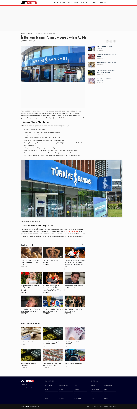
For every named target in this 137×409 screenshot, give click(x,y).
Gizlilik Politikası (48, 385)
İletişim (46, 389)
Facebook (24, 388)
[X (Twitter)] (110, 41)
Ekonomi (62, 2)
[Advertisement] (68, 18)
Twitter (31, 388)
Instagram (38, 388)
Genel (46, 398)
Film (60, 394)
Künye (75, 385)
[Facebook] (107, 41)
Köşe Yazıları (77, 398)
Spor (82, 2)
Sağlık (95, 2)
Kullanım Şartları (63, 385)
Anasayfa (23, 33)
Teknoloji (102, 2)
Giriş (88, 406)
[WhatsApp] (114, 41)
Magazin (88, 2)
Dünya (76, 2)
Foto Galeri (77, 394)
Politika (69, 2)
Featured (47, 394)
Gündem (55, 2)
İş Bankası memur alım (71, 231)
